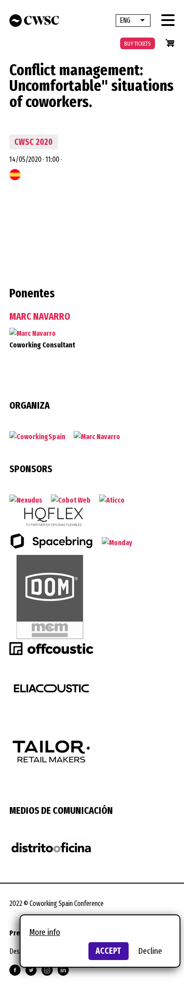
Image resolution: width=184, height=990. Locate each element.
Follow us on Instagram (47, 970)
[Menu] (168, 20)
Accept (108, 951)
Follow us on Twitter (31, 970)
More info (44, 932)
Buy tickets (137, 43)
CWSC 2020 (33, 142)
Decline (150, 951)
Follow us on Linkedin (63, 970)
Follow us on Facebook (15, 970)
